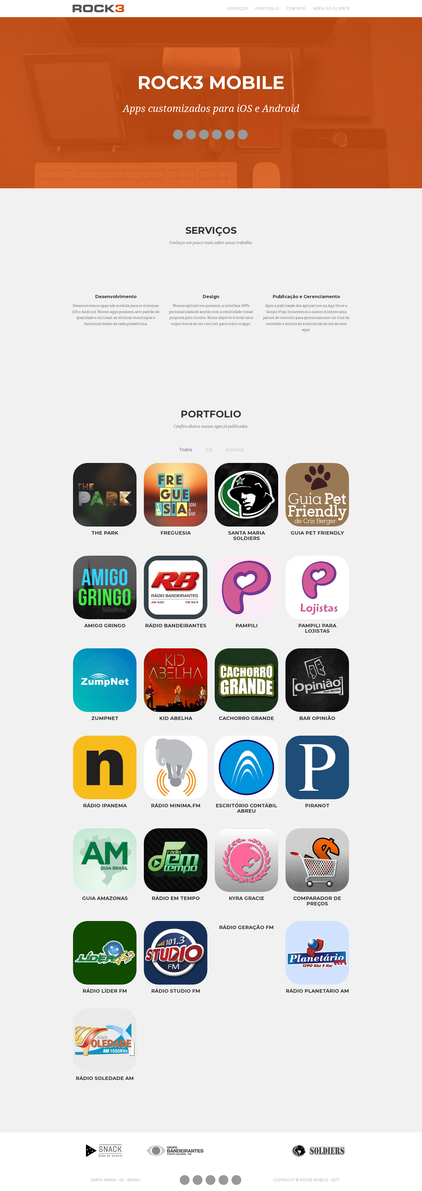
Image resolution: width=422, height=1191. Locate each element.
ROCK (98, 8)
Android (234, 449)
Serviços (237, 8)
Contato (296, 8)
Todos (185, 449)
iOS (209, 449)
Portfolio (267, 8)
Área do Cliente (331, 8)
